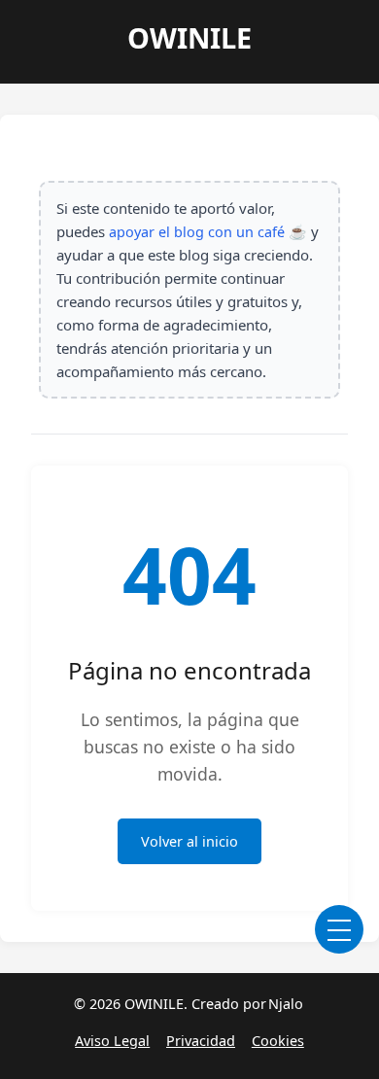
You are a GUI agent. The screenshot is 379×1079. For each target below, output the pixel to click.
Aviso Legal (112, 1040)
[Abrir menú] (339, 929)
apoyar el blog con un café (197, 232)
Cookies (278, 1040)
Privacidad (200, 1040)
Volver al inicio (189, 841)
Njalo (285, 1003)
